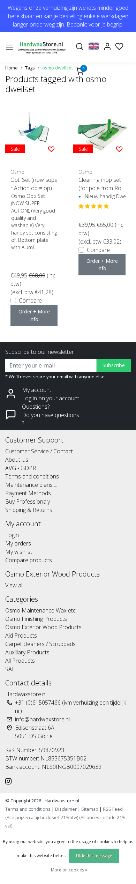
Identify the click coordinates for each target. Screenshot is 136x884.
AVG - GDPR (20, 468)
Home (11, 68)
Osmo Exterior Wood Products (43, 627)
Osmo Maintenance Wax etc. (41, 610)
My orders (18, 543)
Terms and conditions (32, 476)
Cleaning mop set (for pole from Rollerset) (100, 184)
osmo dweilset (57, 68)
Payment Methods (28, 493)
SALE (11, 669)
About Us (16, 459)
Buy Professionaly (27, 501)
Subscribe (114, 365)
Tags (30, 68)
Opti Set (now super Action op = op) (34, 184)
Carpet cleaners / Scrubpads (40, 644)
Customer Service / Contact (39, 451)
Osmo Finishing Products (36, 619)
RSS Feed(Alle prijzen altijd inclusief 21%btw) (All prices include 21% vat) (65, 817)
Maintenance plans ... (31, 485)
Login (12, 535)
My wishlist (18, 552)
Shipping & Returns (28, 510)
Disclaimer (66, 809)
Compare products (28, 560)
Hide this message (94, 856)
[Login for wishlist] (51, 148)
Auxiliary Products (27, 652)
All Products (20, 660)
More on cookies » (69, 870)
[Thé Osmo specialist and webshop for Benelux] (42, 47)
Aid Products (21, 635)
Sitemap (89, 809)
